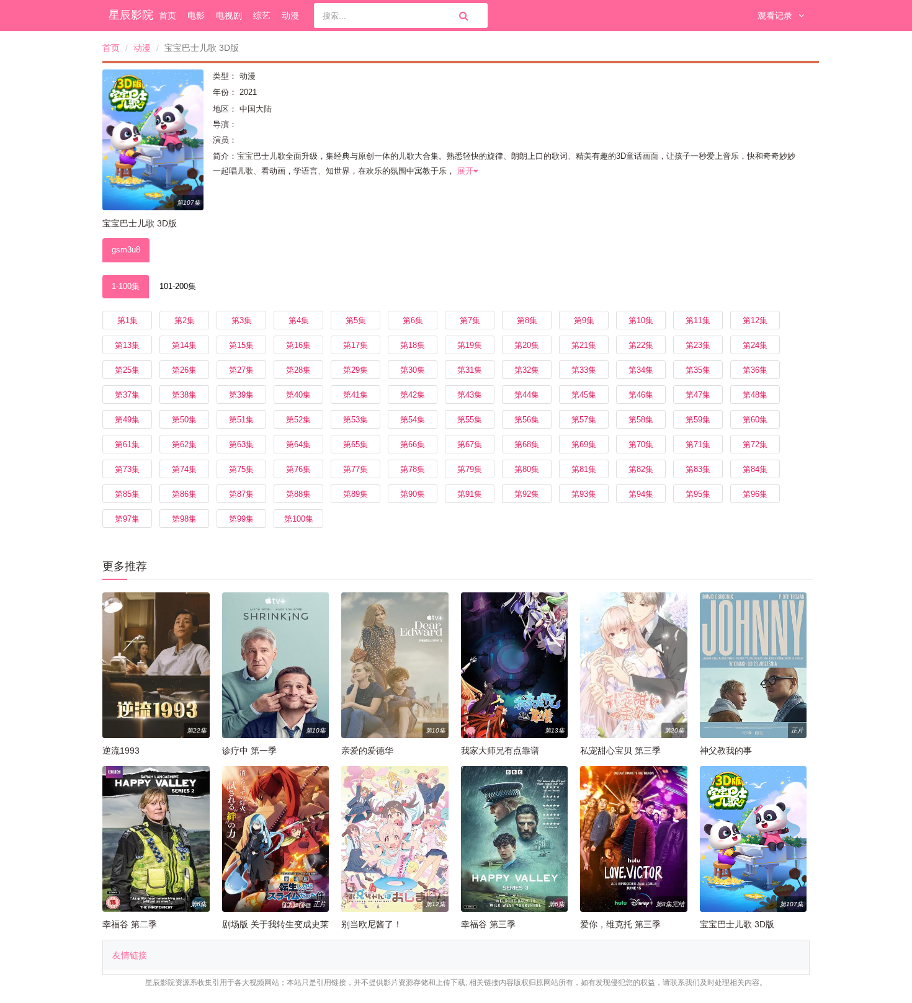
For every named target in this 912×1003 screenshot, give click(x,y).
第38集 (184, 394)
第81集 (583, 469)
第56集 (526, 419)
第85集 (127, 494)
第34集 (640, 370)
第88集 (298, 494)
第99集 (241, 519)
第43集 (469, 394)
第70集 (640, 444)
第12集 (755, 320)
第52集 (298, 419)
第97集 (127, 519)
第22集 (640, 345)
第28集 (298, 370)
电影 (196, 15)
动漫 (290, 15)
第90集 (412, 494)
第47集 (698, 394)
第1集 (127, 320)
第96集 (755, 494)
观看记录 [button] (775, 15)
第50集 (184, 419)
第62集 (184, 444)
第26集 (184, 370)
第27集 (241, 370)
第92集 (526, 494)
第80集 (526, 469)
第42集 (412, 394)
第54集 (412, 419)
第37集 (127, 394)
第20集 (526, 345)
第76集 (298, 469)
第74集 (184, 469)
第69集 (583, 444)
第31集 (469, 370)
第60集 (755, 419)
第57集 (583, 419)
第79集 (469, 469)
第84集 (755, 469)
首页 (167, 15)
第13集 (127, 345)
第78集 (412, 469)
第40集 (298, 394)
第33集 (583, 370)
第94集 (640, 494)
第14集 (184, 345)
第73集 (127, 469)
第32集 (526, 370)
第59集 (698, 419)
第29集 (355, 370)
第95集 (698, 494)
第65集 (355, 444)
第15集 (241, 345)
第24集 (755, 345)
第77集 (355, 469)
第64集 (298, 444)
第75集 (241, 469)
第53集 (355, 419)
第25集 (127, 370)
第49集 (127, 419)
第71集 (698, 444)
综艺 (261, 15)
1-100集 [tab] (126, 286)
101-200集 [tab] (177, 286)
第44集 (526, 394)
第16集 (298, 345)
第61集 (127, 444)
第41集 (355, 394)
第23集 (698, 345)
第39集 (241, 394)
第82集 (640, 469)
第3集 (241, 320)
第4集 (298, 320)
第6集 (413, 320)
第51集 (241, 419)
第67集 (469, 444)
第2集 (184, 320)
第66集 (412, 444)
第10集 (640, 320)
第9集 (584, 320)
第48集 (755, 394)
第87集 (241, 494)
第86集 (184, 494)
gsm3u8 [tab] (126, 249)
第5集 (356, 320)
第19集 (469, 345)
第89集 (355, 494)
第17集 (355, 345)
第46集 (640, 394)
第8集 (527, 320)
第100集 (298, 519)
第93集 (583, 494)
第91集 (469, 494)
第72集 (755, 444)
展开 (465, 171)
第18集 (412, 345)
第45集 (583, 394)
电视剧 (229, 15)
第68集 (526, 444)
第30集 (412, 370)
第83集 (698, 469)
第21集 (583, 345)
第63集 (241, 444)
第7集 (470, 320)
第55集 (469, 419)
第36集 (755, 370)
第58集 (640, 419)
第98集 (184, 519)
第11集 (698, 320)
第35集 (698, 370)
